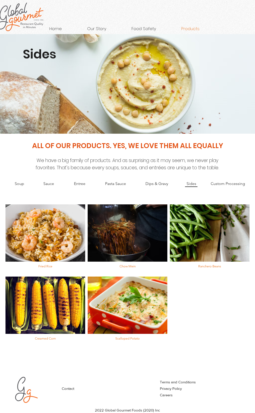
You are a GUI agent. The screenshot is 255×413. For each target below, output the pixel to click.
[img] (45, 239)
